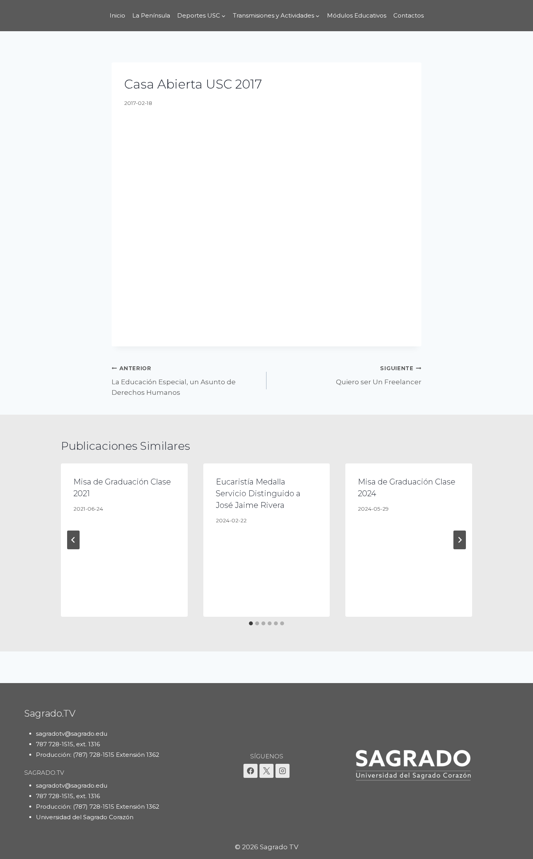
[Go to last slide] (73, 540)
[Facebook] (250, 771)
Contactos (408, 15)
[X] (266, 771)
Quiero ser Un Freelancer (378, 375)
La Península (151, 15)
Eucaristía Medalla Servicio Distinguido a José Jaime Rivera (258, 493)
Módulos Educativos (356, 15)
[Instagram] (282, 771)
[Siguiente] (459, 540)
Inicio (117, 15)
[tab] (251, 623)
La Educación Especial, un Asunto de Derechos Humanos (174, 380)
